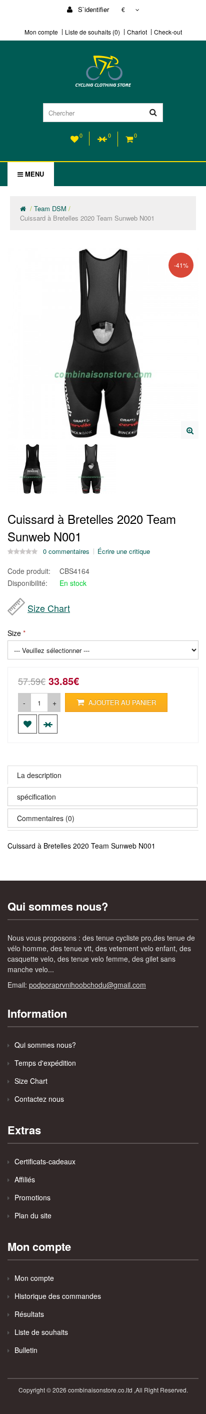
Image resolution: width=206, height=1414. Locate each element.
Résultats (29, 1314)
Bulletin (26, 1350)
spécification (36, 797)
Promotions (32, 1197)
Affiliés (24, 1179)
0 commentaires (66, 551)
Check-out (168, 32)
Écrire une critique (124, 551)
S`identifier (92, 9)
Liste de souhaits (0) (92, 32)
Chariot (137, 32)
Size (14, 633)
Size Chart (49, 607)
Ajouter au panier (121, 702)
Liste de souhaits (41, 1332)
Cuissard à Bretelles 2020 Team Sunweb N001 (87, 218)
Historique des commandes (57, 1296)
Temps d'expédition (45, 1063)
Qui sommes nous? (45, 1045)
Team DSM (50, 208)
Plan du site (33, 1215)
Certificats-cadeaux (45, 1161)
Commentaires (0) (45, 818)
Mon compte (41, 32)
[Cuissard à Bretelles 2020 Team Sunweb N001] (189, 430)
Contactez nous (39, 1099)
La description (39, 775)
